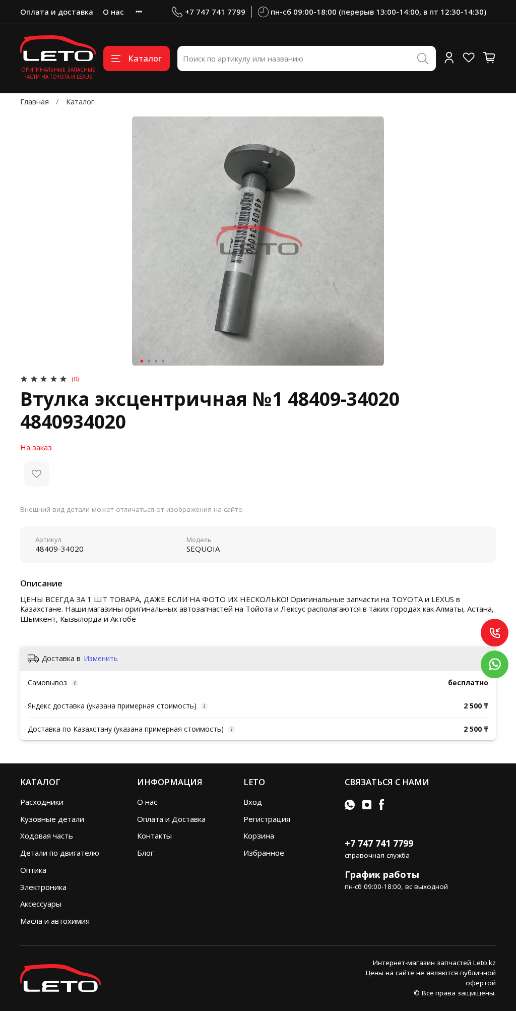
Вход (252, 802)
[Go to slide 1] (142, 361)
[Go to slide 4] (163, 361)
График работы (382, 874)
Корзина (258, 835)
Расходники (41, 802)
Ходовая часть (46, 835)
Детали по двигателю (59, 853)
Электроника (43, 887)
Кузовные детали (52, 819)
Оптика (33, 870)
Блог (145, 853)
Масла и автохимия (55, 921)
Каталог (145, 58)
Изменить (101, 658)
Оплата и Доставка (171, 819)
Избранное (263, 853)
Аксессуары (40, 904)
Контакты (154, 835)
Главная (34, 101)
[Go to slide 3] (156, 361)
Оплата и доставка (56, 12)
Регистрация (266, 819)
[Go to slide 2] (149, 361)
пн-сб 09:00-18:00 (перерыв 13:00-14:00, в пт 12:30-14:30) (378, 12)
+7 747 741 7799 (215, 12)
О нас (113, 12)
